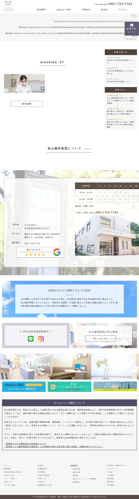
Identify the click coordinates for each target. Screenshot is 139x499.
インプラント (112, 469)
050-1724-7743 (32, 243)
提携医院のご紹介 (45, 485)
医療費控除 (42, 469)
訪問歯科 (110, 485)
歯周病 (75, 476)
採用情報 (41, 472)
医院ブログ (42, 479)
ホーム (6, 465)
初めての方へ (9, 475)
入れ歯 (110, 472)
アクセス (122, 9)
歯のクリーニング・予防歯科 (85, 479)
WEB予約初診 (43, 475)
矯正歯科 (110, 479)
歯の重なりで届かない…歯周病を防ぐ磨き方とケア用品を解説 (120, 111)
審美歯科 (76, 482)
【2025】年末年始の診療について (120, 60)
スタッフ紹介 (9, 479)
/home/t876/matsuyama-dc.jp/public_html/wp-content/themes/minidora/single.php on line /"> (71, 28)
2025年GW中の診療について (119, 80)
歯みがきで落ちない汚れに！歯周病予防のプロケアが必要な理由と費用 (120, 123)
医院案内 (41, 9)
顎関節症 (110, 482)
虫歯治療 (76, 469)
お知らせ (41, 482)
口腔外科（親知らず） (116, 465)
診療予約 (132, 30)
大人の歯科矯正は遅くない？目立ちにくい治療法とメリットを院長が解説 (120, 99)
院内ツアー (8, 482)
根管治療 (76, 472)
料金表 (104, 9)
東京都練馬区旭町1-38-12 (37, 228)
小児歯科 (110, 475)
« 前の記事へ (26, 104)
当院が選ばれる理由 (12, 472)
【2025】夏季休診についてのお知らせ (120, 70)
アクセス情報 (9, 485)
